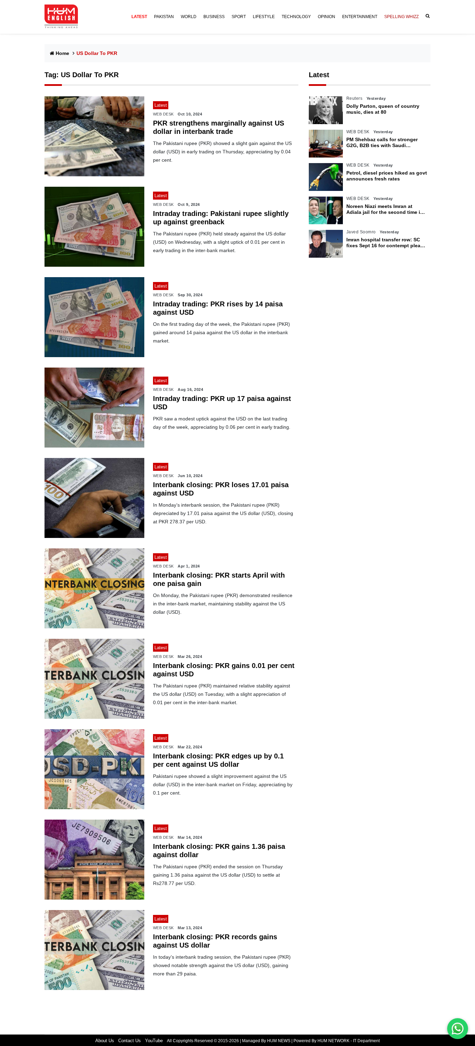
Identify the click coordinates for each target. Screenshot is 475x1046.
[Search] (426, 16)
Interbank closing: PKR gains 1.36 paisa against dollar (219, 851)
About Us (104, 1040)
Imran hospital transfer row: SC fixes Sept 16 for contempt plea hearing (383, 243)
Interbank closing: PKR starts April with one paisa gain (219, 579)
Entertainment (359, 16)
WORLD (188, 16)
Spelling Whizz (401, 16)
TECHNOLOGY (296, 16)
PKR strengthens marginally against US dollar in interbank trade (218, 127)
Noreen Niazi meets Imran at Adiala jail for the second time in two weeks (384, 209)
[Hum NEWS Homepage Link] (64, 17)
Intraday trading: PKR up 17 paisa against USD (222, 403)
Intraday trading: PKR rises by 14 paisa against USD (218, 308)
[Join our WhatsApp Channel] (457, 1028)
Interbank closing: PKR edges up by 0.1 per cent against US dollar (218, 760)
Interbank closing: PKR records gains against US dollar (215, 941)
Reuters (354, 98)
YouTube (154, 1040)
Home (62, 53)
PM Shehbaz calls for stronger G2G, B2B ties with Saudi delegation (382, 142)
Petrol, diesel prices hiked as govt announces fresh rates (386, 176)
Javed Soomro (361, 232)
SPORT (239, 16)
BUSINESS (214, 16)
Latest (319, 75)
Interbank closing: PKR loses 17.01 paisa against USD (221, 489)
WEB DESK (163, 114)
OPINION (326, 16)
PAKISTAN (164, 16)
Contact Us (129, 1040)
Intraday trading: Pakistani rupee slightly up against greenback (221, 218)
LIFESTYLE (264, 16)
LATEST (139, 16)
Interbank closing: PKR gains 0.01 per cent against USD (224, 670)
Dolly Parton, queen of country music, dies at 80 (382, 109)
